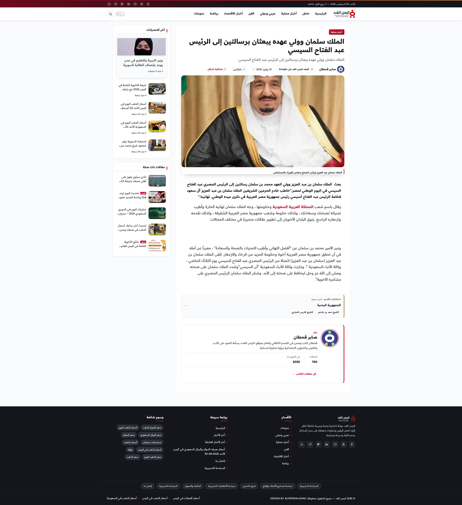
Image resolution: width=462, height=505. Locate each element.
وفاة (130, 449)
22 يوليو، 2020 (264, 69)
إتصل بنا (220, 460)
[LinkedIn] (128, 4)
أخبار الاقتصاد (233, 13)
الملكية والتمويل (193, 486)
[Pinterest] (122, 4)
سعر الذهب (132, 456)
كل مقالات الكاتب (304, 374)
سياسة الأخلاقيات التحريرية (222, 486)
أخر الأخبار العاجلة (215, 442)
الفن (251, 13)
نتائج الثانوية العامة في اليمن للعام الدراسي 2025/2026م (133, 246)
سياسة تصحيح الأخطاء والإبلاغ (278, 486)
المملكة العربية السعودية (293, 206)
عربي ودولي (267, 13)
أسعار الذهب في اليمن (149, 449)
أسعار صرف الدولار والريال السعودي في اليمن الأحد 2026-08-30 (199, 451)
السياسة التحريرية (215, 468)
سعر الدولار (129, 434)
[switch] (120, 14)
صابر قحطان (327, 69)
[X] (141, 4)
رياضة (214, 13)
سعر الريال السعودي (150, 434)
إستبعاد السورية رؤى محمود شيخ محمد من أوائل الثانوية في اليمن (133, 145)
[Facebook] (148, 4)
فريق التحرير (249, 486)
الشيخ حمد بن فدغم (328, 312)
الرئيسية (320, 13)
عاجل (305, 13)
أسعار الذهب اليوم (128, 427)
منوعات (199, 13)
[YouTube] (135, 4)
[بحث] (110, 13)
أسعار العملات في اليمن (186, 498)
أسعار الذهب (130, 442)
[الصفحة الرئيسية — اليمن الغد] (344, 14)
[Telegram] (115, 4)
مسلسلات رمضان (152, 442)
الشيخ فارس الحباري (302, 312)
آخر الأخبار (219, 435)
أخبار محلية (289, 13)
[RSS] (109, 4)
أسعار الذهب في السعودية (122, 498)
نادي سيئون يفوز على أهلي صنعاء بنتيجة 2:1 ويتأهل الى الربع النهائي (132, 181)
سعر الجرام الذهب (152, 427)
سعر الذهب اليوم (152, 456)
